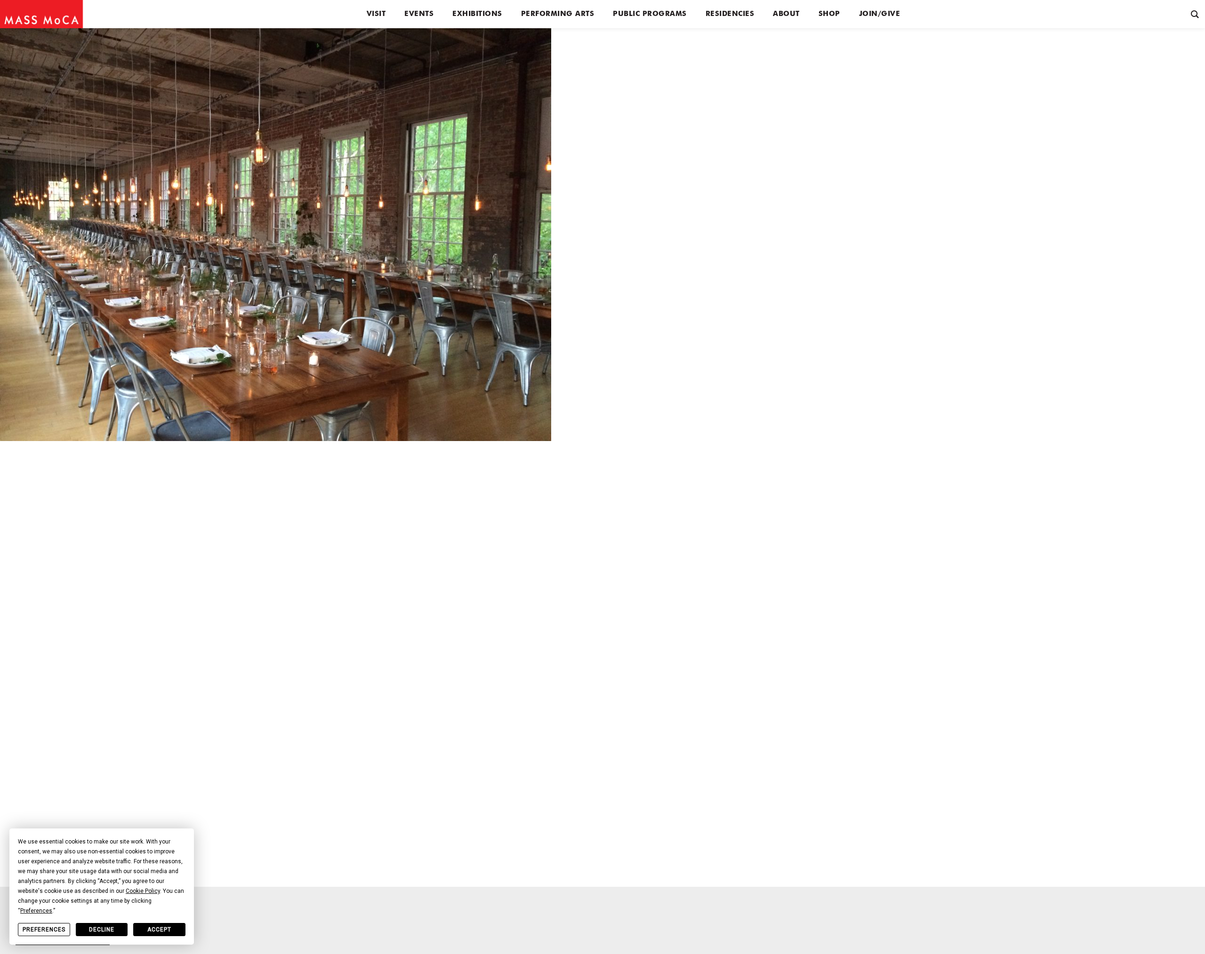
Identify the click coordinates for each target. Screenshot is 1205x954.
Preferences (44, 929)
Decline (101, 929)
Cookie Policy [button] (143, 891)
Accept (159, 929)
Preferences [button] (36, 910)
